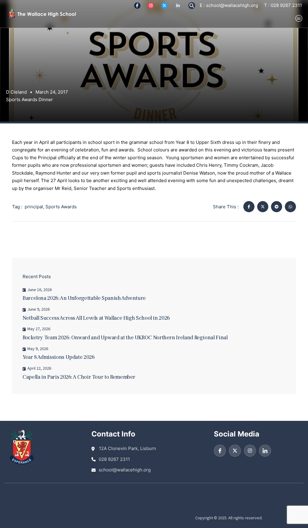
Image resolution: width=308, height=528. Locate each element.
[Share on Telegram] (276, 206)
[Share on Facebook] (248, 206)
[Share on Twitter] (262, 206)
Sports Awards (61, 207)
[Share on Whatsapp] (290, 206)
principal (34, 207)
